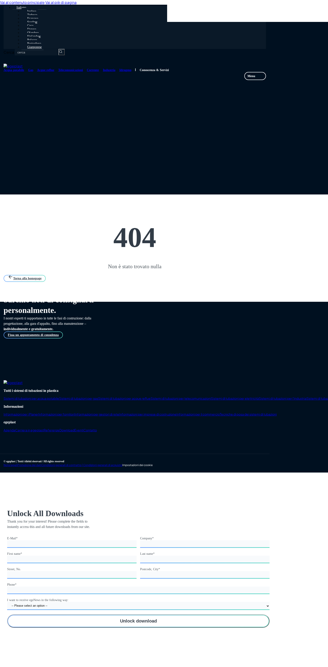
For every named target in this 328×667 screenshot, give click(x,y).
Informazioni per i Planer (21, 414)
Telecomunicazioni (70, 70)
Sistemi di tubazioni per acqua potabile (31, 398)
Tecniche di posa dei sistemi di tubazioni (248, 414)
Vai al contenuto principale (22, 2)
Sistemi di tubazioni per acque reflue (124, 398)
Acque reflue (45, 70)
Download (66, 430)
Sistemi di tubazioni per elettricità (235, 398)
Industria (109, 70)
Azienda (9, 430)
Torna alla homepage (27, 278)
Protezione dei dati (29, 465)
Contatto (90, 430)
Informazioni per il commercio (198, 414)
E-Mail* (12, 538)
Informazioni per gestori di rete (97, 414)
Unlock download (138, 620)
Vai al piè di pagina (61, 2)
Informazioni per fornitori (56, 414)
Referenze (51, 430)
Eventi (78, 430)
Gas (30, 70)
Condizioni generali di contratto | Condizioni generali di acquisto (81, 465)
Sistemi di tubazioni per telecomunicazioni (181, 398)
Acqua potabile (14, 70)
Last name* (147, 553)
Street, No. (14, 569)
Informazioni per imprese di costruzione (147, 414)
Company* (147, 538)
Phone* (12, 584)
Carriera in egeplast (29, 430)
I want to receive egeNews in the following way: (38, 600)
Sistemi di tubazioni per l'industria (282, 398)
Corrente (93, 70)
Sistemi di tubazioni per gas (78, 398)
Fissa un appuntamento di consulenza (33, 335)
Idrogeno (125, 70)
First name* (14, 553)
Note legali (10, 465)
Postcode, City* (150, 569)
